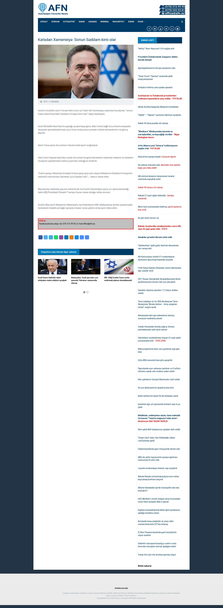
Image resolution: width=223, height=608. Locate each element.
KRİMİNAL (104, 22)
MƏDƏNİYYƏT (119, 22)
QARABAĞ (92, 22)
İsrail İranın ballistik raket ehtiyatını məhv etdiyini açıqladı (52, 279)
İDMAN (131, 22)
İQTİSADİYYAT (69, 22)
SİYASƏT (44, 22)
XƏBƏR (82, 22)
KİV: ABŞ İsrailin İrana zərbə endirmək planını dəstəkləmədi (118, 279)
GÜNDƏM (55, 22)
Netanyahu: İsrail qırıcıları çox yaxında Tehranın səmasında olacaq (84, 280)
